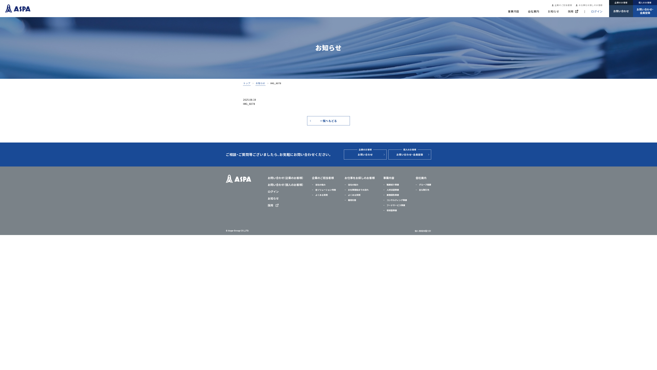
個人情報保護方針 (423, 230)
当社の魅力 (352, 185)
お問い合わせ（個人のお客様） (285, 184)
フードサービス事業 (395, 205)
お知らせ (553, 11)
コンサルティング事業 (396, 200)
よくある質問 (321, 195)
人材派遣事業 (392, 190)
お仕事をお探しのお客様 (591, 5)
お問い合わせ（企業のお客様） (285, 177)
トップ (246, 83)
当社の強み (320, 185)
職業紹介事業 (392, 185)
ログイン (597, 11)
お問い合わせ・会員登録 (409, 153)
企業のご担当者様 (563, 5)
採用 (571, 11)
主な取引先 (423, 190)
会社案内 (533, 11)
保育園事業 (391, 210)
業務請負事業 (392, 195)
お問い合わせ (365, 153)
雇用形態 (351, 200)
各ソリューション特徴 (325, 190)
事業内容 (513, 11)
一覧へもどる (328, 121)
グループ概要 (424, 185)
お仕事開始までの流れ (358, 190)
